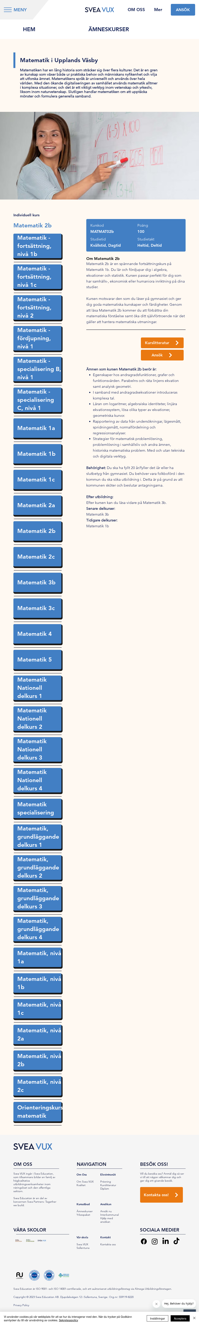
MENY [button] (20, 9)
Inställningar (157, 1318)
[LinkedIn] (165, 1241)
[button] (8, 10)
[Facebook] (144, 1241)
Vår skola (82, 1237)
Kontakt (105, 1237)
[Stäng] (194, 1318)
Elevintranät (108, 1174)
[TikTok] (176, 1241)
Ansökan (105, 1204)
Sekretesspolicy (68, 1320)
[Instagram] (155, 1241)
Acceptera (180, 1318)
